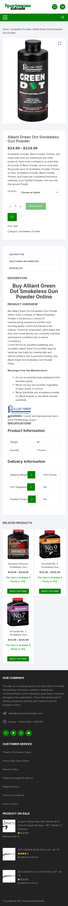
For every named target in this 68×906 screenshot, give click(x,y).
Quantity (12, 191)
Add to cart (36, 206)
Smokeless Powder (21, 29)
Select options (18, 591)
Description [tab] (16, 254)
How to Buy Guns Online (16, 760)
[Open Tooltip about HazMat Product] (32, 499)
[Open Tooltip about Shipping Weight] (31, 474)
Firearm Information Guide (17, 752)
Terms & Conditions (13, 795)
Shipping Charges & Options (18, 777)
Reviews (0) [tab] (16, 268)
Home (6, 29)
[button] (59, 43)
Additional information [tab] (24, 261)
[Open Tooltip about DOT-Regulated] (31, 487)
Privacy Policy (10, 803)
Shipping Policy (11, 786)
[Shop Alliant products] (19, 409)
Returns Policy (10, 769)
